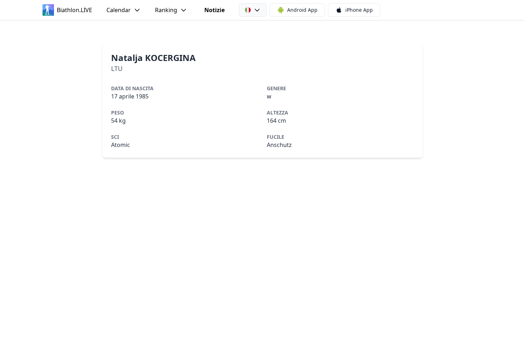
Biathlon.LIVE (74, 10)
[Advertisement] (262, 32)
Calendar (118, 10)
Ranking (166, 10)
